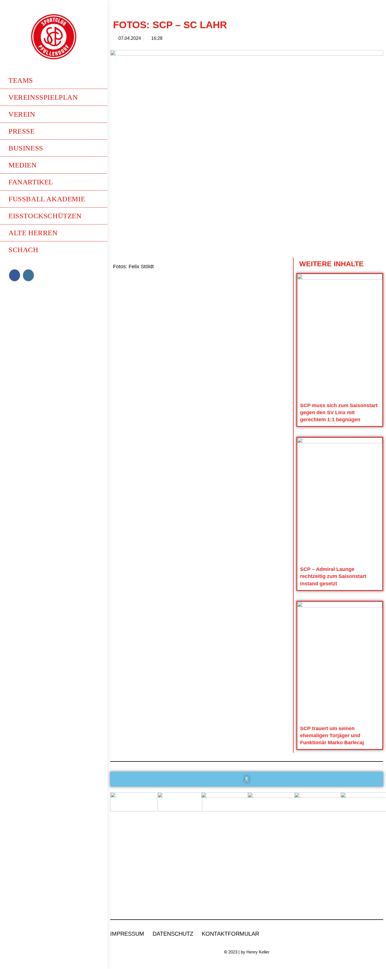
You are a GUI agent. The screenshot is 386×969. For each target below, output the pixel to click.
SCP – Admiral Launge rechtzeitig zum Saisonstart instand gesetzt (333, 576)
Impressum (127, 934)
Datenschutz (173, 934)
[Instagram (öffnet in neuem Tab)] (28, 275)
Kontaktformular (230, 934)
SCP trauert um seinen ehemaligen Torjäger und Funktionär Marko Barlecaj (332, 735)
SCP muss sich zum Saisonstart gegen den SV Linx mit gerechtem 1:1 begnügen (339, 412)
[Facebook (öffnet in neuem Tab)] (14, 275)
